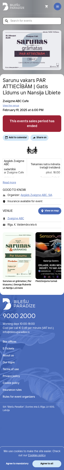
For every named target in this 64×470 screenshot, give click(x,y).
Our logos (9, 362)
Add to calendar (18, 137)
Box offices (9, 342)
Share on (41, 137)
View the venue (11, 106)
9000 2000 (19, 316)
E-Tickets (8, 348)
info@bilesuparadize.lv (16, 332)
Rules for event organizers (19, 397)
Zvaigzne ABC (16, 218)
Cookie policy (11, 383)
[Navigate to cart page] (42, 6)
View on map (52, 211)
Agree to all (46, 463)
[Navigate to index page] (13, 6)
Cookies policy (37, 455)
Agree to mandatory (17, 463)
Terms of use (11, 369)
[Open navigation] (57, 6)
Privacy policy (11, 376)
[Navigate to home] (19, 304)
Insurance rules (12, 390)
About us (8, 355)
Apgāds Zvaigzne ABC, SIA (36, 195)
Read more (9, 182)
